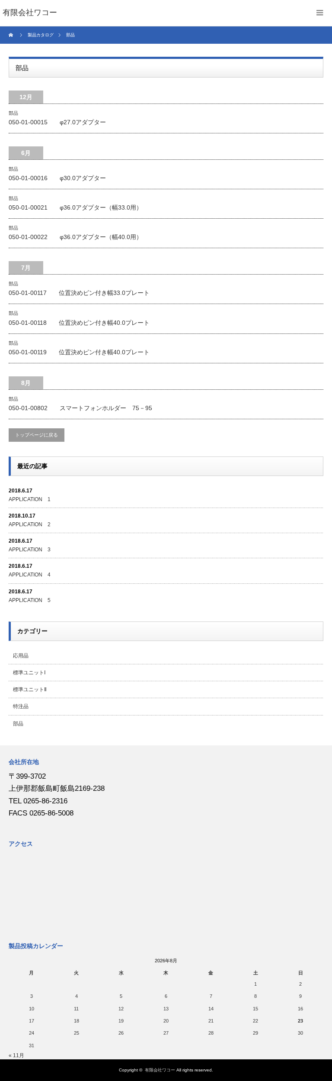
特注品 (21, 706)
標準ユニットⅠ (29, 673)
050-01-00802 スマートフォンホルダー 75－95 (80, 408)
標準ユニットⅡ (30, 689)
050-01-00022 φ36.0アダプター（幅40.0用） (75, 236)
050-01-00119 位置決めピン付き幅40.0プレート (79, 352)
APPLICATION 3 (30, 550)
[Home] (12, 35)
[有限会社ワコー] (30, 13)
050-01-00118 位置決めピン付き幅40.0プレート (79, 322)
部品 (13, 113)
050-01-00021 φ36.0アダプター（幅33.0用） (75, 207)
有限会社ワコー (160, 1070)
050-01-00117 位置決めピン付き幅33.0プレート (79, 292)
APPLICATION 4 (30, 575)
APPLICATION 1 (30, 499)
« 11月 (16, 1055)
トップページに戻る (36, 434)
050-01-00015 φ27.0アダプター (57, 122)
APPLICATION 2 (30, 524)
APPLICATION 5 (30, 600)
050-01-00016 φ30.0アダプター (57, 178)
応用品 (21, 656)
